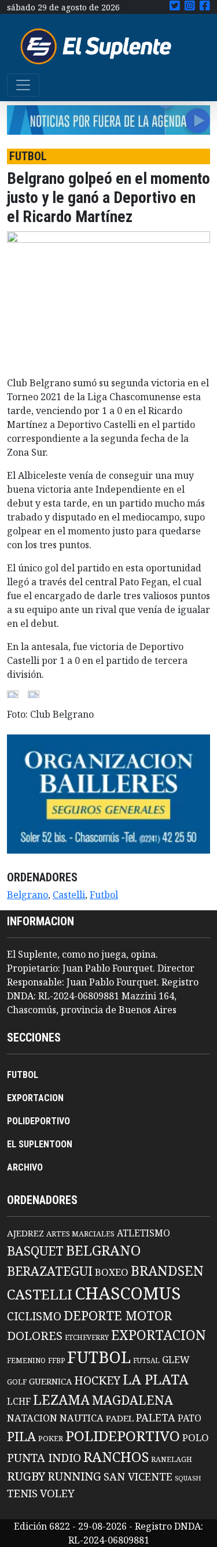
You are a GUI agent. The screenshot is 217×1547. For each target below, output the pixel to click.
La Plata (156, 1379)
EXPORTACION (35, 1097)
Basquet (35, 1250)
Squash (188, 1478)
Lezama (61, 1399)
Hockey (97, 1380)
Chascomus (128, 1293)
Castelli (69, 894)
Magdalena (132, 1399)
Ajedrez (25, 1233)
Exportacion (158, 1335)
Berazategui (50, 1270)
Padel (120, 1418)
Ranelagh (171, 1459)
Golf (17, 1382)
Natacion (32, 1417)
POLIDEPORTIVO (38, 1121)
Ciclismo (34, 1316)
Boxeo (111, 1272)
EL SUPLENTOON (39, 1144)
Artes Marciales (80, 1233)
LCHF (19, 1401)
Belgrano (27, 894)
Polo (195, 1437)
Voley (57, 1493)
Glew (176, 1359)
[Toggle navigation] (23, 85)
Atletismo (143, 1233)
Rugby (26, 1476)
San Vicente (138, 1476)
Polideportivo (122, 1435)
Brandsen (167, 1270)
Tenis (22, 1493)
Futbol (104, 894)
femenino (26, 1360)
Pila (21, 1436)
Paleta (155, 1417)
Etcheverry (87, 1337)
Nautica (82, 1417)
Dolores (34, 1335)
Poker (50, 1438)
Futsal (146, 1360)
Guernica (50, 1381)
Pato (189, 1418)
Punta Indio (44, 1457)
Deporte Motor (118, 1315)
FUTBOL (22, 1074)
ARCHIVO (25, 1167)
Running (74, 1476)
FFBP (56, 1360)
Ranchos (116, 1457)
